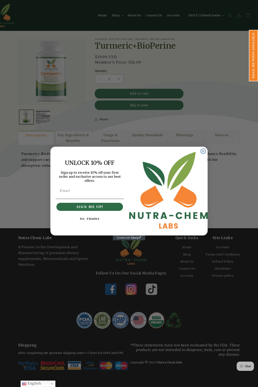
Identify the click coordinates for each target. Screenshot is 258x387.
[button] (253, 55)
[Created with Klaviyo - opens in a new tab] (129, 237)
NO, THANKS (90, 218)
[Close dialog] (203, 151)
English (34, 383)
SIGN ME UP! (90, 207)
